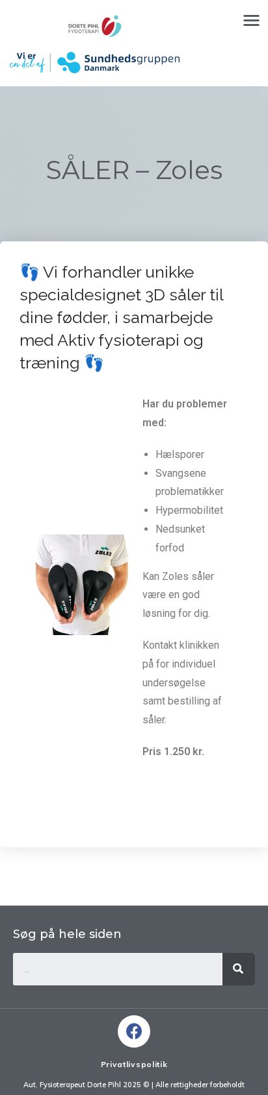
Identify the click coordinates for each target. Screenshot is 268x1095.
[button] (251, 19)
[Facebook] (134, 1031)
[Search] (238, 969)
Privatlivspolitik (134, 1064)
